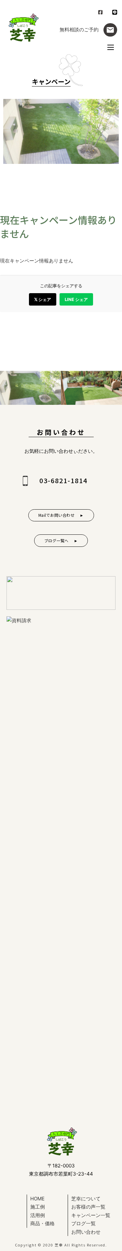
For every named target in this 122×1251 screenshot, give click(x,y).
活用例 (37, 1215)
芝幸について (86, 1199)
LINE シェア (76, 299)
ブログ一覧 (83, 1223)
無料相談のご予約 (79, 29)
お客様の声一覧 (88, 1207)
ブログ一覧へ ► (61, 540)
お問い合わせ (86, 1232)
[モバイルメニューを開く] (110, 47)
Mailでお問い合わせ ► (61, 515)
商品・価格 (42, 1223)
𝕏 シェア (42, 299)
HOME (37, 1199)
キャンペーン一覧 (90, 1215)
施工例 (37, 1207)
